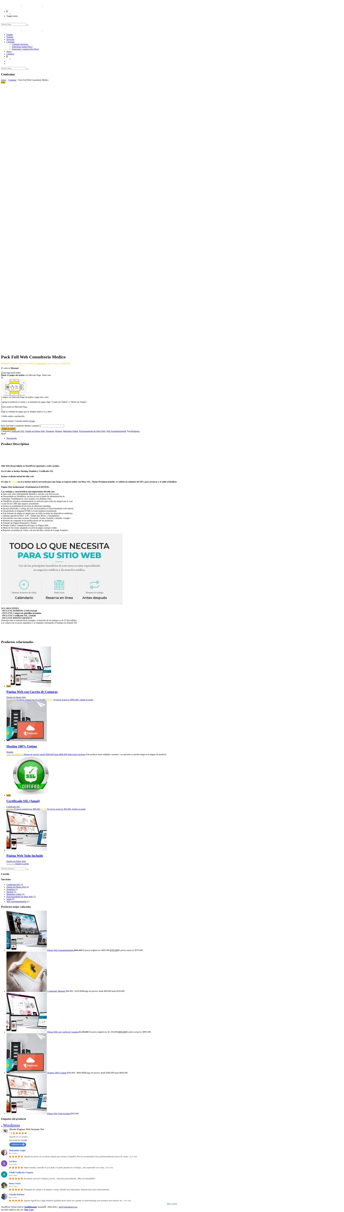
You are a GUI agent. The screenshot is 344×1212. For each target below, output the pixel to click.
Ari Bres (13, 1161)
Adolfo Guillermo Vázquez (21, 1172)
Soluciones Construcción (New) (25, 49)
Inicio (3, 80)
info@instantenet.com (68, 1207)
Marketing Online (70, 431)
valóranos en (16, 1144)
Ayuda (32, 421)
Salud (8, 899)
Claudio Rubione (16, 1194)
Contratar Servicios (20, 44)
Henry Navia (15, 1183)
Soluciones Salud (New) (22, 47)
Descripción (11, 438)
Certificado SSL (17, 431)
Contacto (10, 54)
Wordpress (135, 431)
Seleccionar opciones (76, 754)
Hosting (58, 431)
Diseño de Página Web (35, 431)
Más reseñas (172, 1204)
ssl (2, 1126)
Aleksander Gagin (17, 1150)
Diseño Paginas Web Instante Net (26, 1129)
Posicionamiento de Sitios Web (92, 431)
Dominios (50, 431)
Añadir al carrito (8, 429)
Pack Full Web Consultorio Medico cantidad (20, 426)
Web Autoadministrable (116, 431)
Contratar (10, 42)
